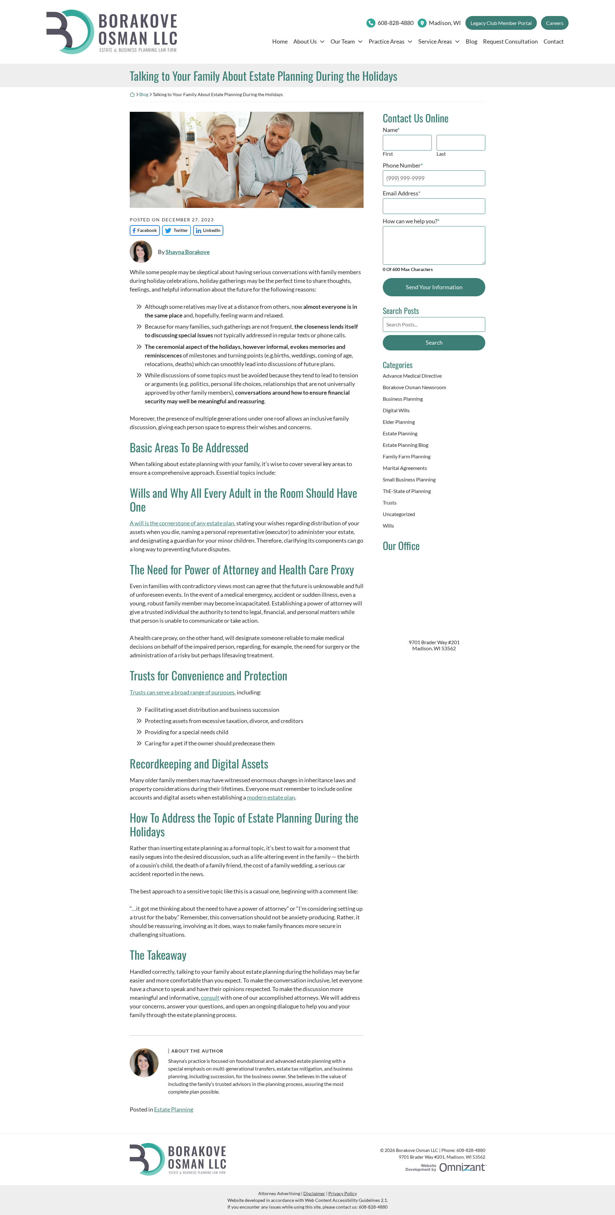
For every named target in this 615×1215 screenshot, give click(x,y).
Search (434, 342)
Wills (388, 525)
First (388, 154)
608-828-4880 (396, 22)
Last (441, 154)
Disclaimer (314, 1193)
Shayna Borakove (188, 251)
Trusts (390, 502)
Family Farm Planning (406, 456)
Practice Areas (387, 41)
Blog (471, 41)
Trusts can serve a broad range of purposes (182, 692)
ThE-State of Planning (407, 491)
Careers (554, 23)
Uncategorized (399, 514)
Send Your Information (434, 287)
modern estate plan (271, 797)
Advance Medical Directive (412, 376)
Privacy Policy (342, 1193)
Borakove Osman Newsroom (414, 387)
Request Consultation (510, 41)
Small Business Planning (409, 479)
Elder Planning (399, 422)
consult (210, 997)
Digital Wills (396, 410)
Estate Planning (173, 1109)
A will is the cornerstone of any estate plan (182, 523)
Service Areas (435, 41)
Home (280, 41)
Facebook (143, 230)
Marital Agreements (405, 468)
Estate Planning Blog (405, 445)
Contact (554, 41)
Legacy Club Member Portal (501, 23)
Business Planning (403, 399)
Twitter (175, 230)
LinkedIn (206, 230)
